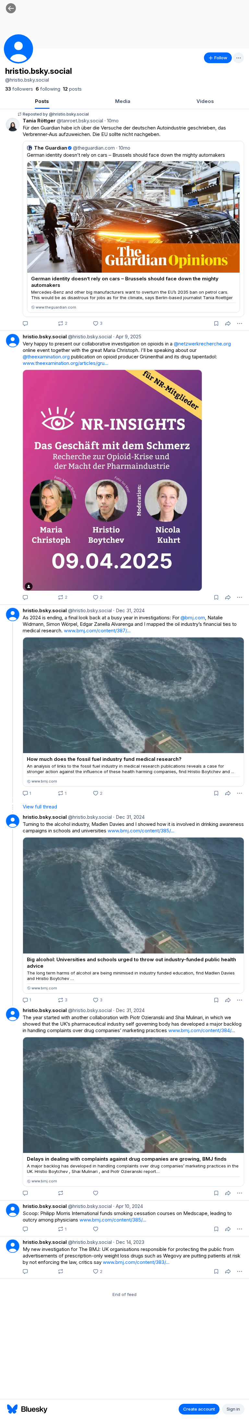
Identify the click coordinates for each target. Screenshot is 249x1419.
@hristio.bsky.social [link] (89, 336)
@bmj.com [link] (193, 617)
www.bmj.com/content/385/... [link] (141, 831)
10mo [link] (111, 120)
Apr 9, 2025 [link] (127, 336)
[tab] (42, 102)
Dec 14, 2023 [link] (128, 1242)
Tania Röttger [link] (39, 120)
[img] (124, 24)
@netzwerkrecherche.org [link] (202, 344)
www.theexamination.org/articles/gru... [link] (65, 363)
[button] (11, 8)
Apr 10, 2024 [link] (128, 1206)
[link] (19, 89)
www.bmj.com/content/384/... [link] (201, 1030)
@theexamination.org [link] (46, 357)
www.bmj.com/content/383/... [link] (136, 1262)
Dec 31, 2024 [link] (129, 610)
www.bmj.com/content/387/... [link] (97, 630)
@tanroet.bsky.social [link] (79, 120)
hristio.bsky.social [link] (45, 336)
